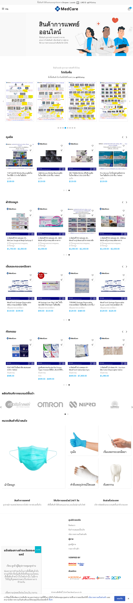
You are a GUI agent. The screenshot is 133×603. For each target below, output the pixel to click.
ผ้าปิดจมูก (18, 245)
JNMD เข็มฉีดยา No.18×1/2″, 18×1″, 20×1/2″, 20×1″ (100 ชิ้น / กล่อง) (87, 304)
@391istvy (80, 77)
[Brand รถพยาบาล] (115, 404)
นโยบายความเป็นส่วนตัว (77, 534)
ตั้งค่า (51, 599)
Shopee (65, 2)
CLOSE (38, 550)
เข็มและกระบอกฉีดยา (21, 307)
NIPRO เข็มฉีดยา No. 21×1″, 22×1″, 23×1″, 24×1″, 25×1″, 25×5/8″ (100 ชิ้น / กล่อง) (117, 304)
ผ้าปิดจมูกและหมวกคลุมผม (25, 243)
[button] (58, 128)
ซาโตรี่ (40, 181)
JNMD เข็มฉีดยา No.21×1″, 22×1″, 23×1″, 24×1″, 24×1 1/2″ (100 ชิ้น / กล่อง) (55, 304)
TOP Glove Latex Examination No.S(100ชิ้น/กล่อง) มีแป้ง (81, 174)
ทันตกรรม (11, 372)
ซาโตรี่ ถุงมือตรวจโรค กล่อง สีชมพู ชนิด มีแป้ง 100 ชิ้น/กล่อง (51, 174)
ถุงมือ (9, 178)
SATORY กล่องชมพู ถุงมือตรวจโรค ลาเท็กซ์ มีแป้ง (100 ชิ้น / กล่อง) (19, 175)
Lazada (72, 2)
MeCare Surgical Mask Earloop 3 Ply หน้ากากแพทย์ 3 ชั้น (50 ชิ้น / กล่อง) (27, 240)
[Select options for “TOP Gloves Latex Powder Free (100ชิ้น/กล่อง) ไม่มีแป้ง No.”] (123, 150)
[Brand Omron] (50, 404)
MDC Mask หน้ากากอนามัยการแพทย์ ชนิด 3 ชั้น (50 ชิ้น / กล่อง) (57, 239)
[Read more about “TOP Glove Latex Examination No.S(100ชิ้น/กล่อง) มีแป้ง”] (92, 150)
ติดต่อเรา (71, 525)
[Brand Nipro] (82, 404)
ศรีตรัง (46, 181)
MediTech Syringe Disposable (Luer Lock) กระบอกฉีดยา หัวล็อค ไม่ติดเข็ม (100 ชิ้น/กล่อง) (25, 304)
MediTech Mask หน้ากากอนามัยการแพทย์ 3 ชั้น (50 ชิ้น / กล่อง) (89, 239)
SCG (39, 375)
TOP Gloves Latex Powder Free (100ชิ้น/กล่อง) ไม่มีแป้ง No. (113, 174)
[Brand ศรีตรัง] (18, 404)
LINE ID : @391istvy (88, 2)
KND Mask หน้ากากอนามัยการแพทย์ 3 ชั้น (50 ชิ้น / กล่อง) (118, 239)
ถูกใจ (30, 145)
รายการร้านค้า (73, 548)
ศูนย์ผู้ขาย (72, 544)
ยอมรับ (120, 598)
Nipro (108, 310)
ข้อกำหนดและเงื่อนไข (76, 529)
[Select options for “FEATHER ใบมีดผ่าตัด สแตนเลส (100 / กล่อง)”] (30, 344)
